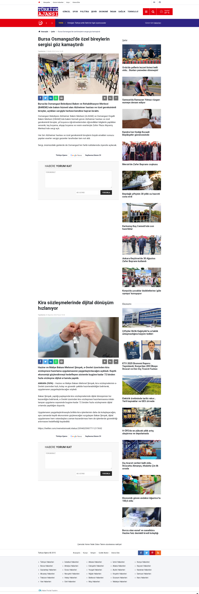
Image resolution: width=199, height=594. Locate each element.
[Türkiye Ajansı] (48, 11)
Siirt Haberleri (70, 582)
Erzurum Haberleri (120, 578)
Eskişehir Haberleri (96, 566)
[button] (104, 98)
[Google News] (76, 155)
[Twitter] (45, 98)
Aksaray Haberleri (47, 574)
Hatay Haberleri (70, 578)
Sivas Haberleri (70, 570)
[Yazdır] (61, 98)
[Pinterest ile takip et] (152, 553)
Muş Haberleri (94, 582)
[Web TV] (154, 2)
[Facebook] (40, 98)
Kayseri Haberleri (144, 566)
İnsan (113, 11)
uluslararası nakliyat (113, 544)
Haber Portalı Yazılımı (49, 590)
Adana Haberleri (119, 566)
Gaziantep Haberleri (48, 570)
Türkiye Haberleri (47, 562)
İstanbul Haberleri (71, 562)
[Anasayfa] (39, 2)
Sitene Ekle (76, 2)
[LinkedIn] (50, 98)
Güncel (66, 11)
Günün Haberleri (58, 2)
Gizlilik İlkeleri (103, 553)
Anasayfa (44, 32)
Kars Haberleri (142, 578)
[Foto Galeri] (159, 2)
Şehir (94, 11)
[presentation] (46, 23)
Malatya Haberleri (120, 582)
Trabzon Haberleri (47, 578)
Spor (75, 11)
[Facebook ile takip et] (141, 553)
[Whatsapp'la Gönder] (56, 98)
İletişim (93, 553)
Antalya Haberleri (71, 566)
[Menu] (146, 12)
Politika (84, 11)
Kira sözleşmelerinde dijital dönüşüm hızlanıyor (86, 23)
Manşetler (46, 2)
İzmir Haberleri (119, 562)
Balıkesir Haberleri (96, 578)
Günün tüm (153, 23)
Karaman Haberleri (144, 570)
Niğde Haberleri (95, 574)
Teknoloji (133, 11)
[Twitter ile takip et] (146, 553)
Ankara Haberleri (95, 562)
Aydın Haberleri (119, 570)
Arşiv (68, 2)
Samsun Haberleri (144, 574)
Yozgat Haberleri (95, 570)
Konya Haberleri (143, 562)
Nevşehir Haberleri (71, 574)
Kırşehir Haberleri (120, 574)
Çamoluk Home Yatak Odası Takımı (91, 544)
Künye (85, 553)
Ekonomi (103, 11)
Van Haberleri (45, 582)
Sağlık (121, 11)
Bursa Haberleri (46, 566)
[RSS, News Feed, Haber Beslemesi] (158, 553)
